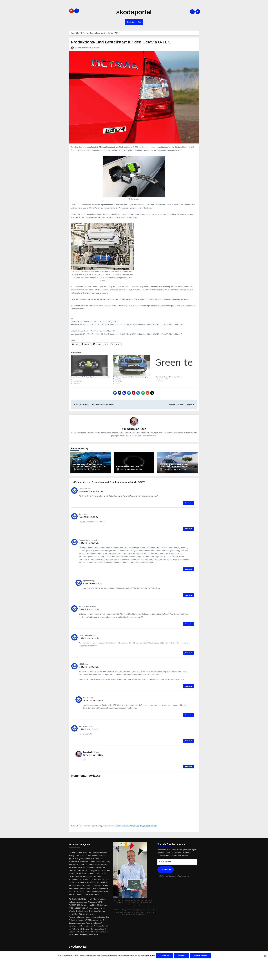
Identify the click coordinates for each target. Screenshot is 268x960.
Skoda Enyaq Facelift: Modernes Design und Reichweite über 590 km (89, 465)
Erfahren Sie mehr (200, 955)
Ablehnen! (181, 955)
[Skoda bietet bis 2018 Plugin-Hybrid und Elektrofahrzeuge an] (91, 365)
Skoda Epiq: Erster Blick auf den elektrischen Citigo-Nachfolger (174, 465)
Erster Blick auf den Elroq (127, 467)
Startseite (130, 22)
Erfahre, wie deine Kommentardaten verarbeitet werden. (136, 826)
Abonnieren (165, 870)
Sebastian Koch (83, 47)
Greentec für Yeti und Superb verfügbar (169, 377)
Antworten (188, 503)
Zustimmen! (164, 955)
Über (139, 22)
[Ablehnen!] (265, 956)
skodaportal (134, 12)
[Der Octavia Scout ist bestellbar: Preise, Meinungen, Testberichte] (133, 365)
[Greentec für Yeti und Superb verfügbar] (176, 365)
